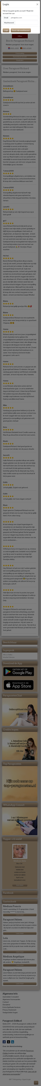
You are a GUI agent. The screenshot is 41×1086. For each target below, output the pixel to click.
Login (6, 30)
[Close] (37, 4)
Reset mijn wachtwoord (21, 30)
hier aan (12, 13)
